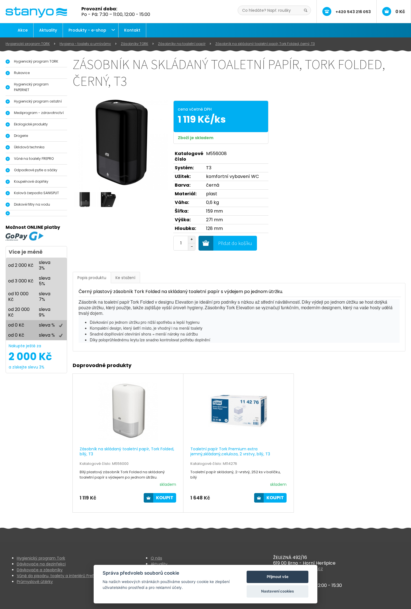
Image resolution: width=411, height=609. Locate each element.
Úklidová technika (29, 147)
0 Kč (400, 11)
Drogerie (21, 135)
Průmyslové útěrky (35, 581)
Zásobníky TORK (134, 43)
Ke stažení (125, 277)
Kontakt (132, 30)
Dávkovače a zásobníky (40, 570)
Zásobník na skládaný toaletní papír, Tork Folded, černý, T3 (265, 43)
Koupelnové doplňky (31, 181)
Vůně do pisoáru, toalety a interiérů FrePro (57, 576)
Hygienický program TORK (28, 43)
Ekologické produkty (31, 124)
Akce (23, 30)
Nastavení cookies (277, 591)
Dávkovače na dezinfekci (41, 564)
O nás (156, 558)
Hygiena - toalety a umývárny (85, 43)
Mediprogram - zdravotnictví (39, 112)
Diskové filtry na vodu (32, 204)
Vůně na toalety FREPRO (34, 158)
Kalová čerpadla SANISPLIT (36, 193)
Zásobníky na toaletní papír (182, 43)
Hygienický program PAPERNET (31, 87)
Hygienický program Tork (41, 558)
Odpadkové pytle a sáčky (35, 170)
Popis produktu (91, 277)
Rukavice (22, 72)
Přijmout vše (278, 576)
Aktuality (48, 30)
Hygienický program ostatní (38, 101)
